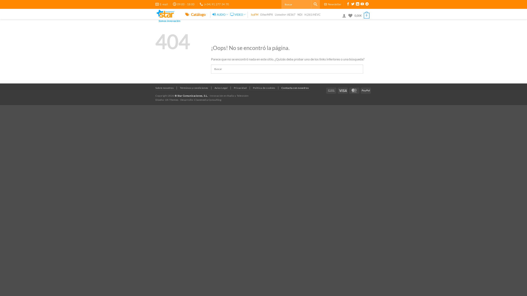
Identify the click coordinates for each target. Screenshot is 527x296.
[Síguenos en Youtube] (362, 4)
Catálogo (198, 14)
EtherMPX (266, 14)
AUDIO (221, 14)
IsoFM (254, 14)
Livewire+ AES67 (285, 14)
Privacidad (240, 87)
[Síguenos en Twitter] (352, 4)
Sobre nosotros (164, 87)
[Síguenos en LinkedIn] (357, 4)
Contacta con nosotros (295, 87)
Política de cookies (264, 87)
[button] (332, 4)
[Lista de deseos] (350, 15)
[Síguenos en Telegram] (367, 4)
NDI (299, 14)
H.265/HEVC (312, 14)
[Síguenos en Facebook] (348, 4)
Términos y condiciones (194, 87)
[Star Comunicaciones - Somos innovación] (167, 14)
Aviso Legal (221, 87)
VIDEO (238, 14)
